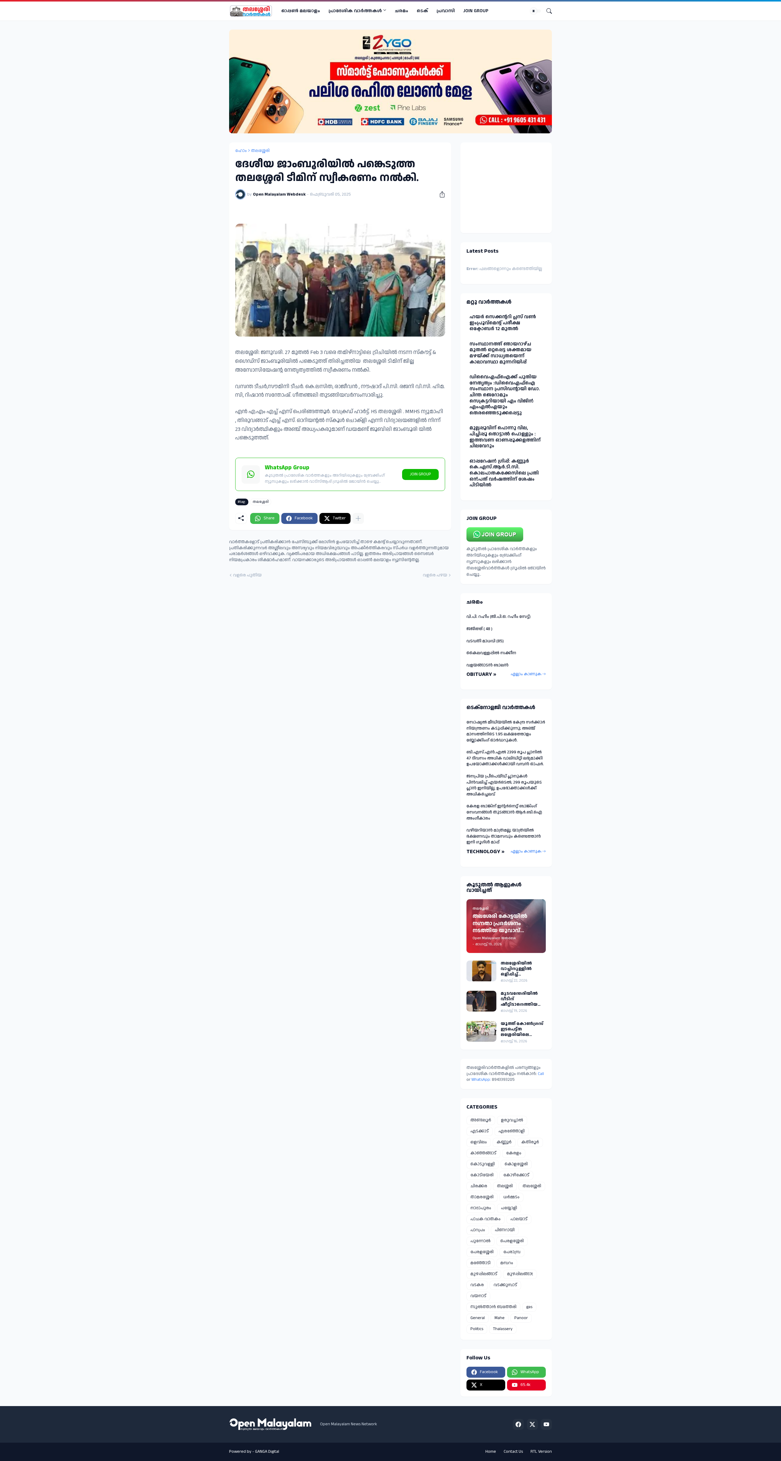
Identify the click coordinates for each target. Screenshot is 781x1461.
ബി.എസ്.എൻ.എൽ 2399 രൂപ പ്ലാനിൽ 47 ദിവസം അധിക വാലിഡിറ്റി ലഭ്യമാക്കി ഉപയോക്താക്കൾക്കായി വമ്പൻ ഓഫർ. (505, 758)
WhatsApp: (481, 1080)
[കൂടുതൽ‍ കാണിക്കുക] (358, 518)
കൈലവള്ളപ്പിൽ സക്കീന (491, 653)
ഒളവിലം (478, 1142)
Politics (476, 1329)
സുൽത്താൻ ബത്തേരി (493, 1307)
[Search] (547, 11)
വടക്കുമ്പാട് (505, 1285)
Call (541, 1074)
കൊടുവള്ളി (482, 1164)
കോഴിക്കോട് (516, 1175)
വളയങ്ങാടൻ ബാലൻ (487, 665)
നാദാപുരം (480, 1208)
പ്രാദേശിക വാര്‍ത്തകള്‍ (355, 11)
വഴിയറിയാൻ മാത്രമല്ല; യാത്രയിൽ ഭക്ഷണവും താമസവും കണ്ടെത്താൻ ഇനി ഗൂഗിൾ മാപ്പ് (503, 836)
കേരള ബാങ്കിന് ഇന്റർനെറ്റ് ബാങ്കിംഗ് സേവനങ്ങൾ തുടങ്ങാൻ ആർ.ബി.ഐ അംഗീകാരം (504, 812)
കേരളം (513, 1153)
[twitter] (532, 1424)
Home (490, 1451)
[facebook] (518, 1424)
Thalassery (503, 1329)
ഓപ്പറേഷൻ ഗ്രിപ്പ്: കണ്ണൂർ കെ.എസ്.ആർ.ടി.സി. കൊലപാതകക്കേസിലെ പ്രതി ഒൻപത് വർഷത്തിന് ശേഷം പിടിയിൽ (504, 473)
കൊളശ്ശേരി (516, 1164)
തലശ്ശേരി (260, 151)
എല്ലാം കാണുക (526, 674)
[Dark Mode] (536, 11)
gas (529, 1307)
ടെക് (422, 11)
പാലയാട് (518, 1219)
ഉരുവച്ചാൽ (512, 1120)
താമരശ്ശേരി (482, 1197)
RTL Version (541, 1451)
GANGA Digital (267, 1451)
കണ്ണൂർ (504, 1142)
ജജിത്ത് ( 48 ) (479, 629)
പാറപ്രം (477, 1230)
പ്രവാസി (446, 11)
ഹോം (241, 151)
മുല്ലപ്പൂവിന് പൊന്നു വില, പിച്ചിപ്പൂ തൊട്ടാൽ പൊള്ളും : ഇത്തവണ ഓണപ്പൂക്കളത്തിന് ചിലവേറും (505, 436)
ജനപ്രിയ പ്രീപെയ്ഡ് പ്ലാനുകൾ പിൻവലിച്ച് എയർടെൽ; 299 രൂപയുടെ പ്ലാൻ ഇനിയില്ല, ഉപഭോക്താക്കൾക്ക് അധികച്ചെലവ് (504, 785)
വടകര (477, 1285)
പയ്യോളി (509, 1208)
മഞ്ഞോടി (480, 1263)
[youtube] (546, 1424)
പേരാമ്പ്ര (511, 1252)
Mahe (500, 1318)
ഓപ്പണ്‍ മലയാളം (300, 11)
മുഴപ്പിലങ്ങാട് (483, 1274)
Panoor (521, 1318)
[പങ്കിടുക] (440, 194)
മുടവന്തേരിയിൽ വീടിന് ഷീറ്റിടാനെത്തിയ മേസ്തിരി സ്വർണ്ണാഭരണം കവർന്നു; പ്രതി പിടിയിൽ (519, 999)
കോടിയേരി (482, 1175)
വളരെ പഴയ (435, 575)
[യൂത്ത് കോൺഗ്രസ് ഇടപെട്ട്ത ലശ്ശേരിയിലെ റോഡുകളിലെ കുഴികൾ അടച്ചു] (481, 1031)
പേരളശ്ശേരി (482, 1252)
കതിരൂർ (530, 1142)
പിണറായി (505, 1230)
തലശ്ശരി (505, 1186)
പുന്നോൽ (480, 1241)
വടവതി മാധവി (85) (485, 641)
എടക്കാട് (479, 1131)
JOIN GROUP (475, 11)
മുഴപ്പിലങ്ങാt (520, 1274)
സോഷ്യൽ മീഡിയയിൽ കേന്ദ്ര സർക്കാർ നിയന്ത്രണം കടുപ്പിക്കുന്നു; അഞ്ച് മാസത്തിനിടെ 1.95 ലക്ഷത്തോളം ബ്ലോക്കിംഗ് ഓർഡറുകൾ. (505, 731)
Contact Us (513, 1451)
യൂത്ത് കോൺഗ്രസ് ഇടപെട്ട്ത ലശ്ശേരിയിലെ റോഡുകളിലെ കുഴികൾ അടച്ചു (522, 1029)
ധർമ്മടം (511, 1197)
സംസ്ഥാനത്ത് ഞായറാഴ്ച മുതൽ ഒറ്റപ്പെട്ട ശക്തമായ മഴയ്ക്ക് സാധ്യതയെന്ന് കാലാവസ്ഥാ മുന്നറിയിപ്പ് (500, 353)
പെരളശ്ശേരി (512, 1241)
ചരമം (401, 11)
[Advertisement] (504, 187)
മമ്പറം (506, 1263)
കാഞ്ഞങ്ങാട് (483, 1153)
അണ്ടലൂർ (480, 1120)
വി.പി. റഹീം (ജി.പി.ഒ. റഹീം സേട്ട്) (498, 617)
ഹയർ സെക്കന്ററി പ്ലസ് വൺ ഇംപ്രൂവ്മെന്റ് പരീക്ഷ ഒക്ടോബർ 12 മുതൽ (503, 322)
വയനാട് (478, 1296)
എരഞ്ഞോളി (511, 1131)
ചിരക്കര (478, 1186)
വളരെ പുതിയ (247, 575)
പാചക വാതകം (485, 1219)
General (477, 1318)
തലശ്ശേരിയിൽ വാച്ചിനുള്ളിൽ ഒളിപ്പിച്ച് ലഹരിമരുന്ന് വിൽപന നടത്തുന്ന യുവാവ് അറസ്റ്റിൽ (522, 969)
